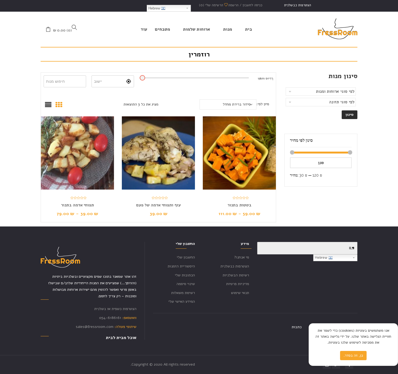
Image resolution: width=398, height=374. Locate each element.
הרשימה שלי (211, 5)
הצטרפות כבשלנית (297, 5)
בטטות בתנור (239, 205)
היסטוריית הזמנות (181, 266)
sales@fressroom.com (94, 326)
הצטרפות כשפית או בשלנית (115, 308)
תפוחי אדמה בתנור (77, 205)
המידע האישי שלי (181, 301)
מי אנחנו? (241, 257)
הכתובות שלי (185, 275)
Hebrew (154, 8)
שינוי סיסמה (186, 283)
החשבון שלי (186, 257)
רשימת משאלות (183, 292)
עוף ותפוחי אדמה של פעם (158, 205)
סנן (321, 163)
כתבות (297, 327)
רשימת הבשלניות (236, 275)
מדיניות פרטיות (237, 283)
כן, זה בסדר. (353, 355)
